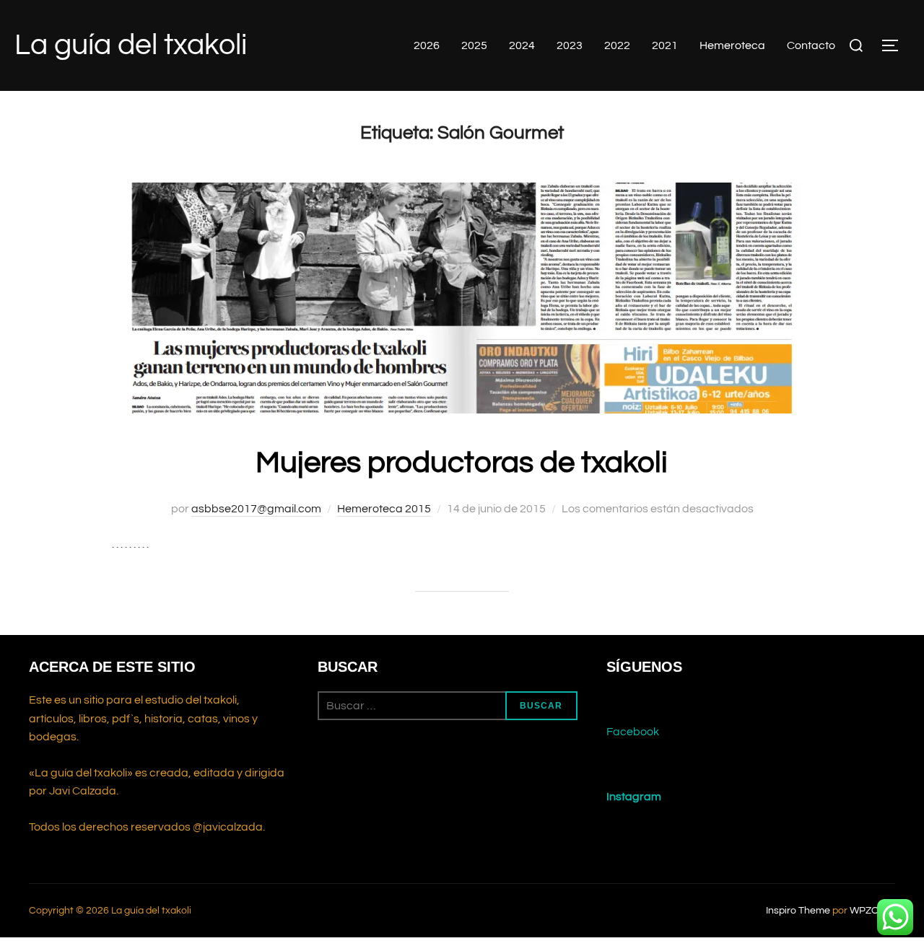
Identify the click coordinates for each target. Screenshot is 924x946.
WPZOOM (872, 911)
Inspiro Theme (798, 911)
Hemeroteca (732, 45)
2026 (427, 45)
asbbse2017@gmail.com (256, 508)
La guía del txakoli (130, 45)
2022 (617, 45)
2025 (474, 45)
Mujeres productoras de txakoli (462, 462)
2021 (665, 45)
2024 (522, 45)
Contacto (811, 45)
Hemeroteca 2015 (384, 508)
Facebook (632, 731)
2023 (570, 45)
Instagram (633, 796)
